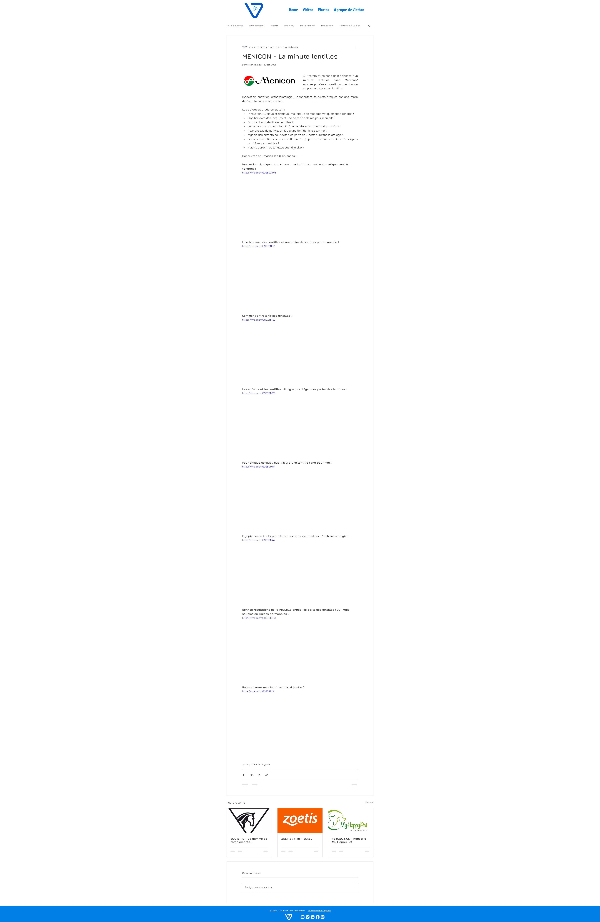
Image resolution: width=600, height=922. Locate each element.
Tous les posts (235, 25)
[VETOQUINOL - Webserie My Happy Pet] (350, 820)
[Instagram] (323, 920)
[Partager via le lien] (266, 774)
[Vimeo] (308, 920)
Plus (341, 25)
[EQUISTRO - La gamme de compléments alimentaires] (249, 820)
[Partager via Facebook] (243, 774)
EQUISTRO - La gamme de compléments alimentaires (248, 840)
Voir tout (369, 802)
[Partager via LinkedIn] (259, 774)
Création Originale (261, 764)
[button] (369, 25)
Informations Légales (319, 913)
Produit (274, 25)
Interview (289, 25)
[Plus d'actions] (356, 47)
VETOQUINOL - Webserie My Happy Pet (349, 840)
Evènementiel (256, 25)
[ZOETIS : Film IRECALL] (300, 820)
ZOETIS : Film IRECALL (296, 838)
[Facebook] (318, 920)
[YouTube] (303, 920)
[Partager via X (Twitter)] (251, 774)
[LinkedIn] (313, 920)
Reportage (327, 25)
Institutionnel (307, 25)
